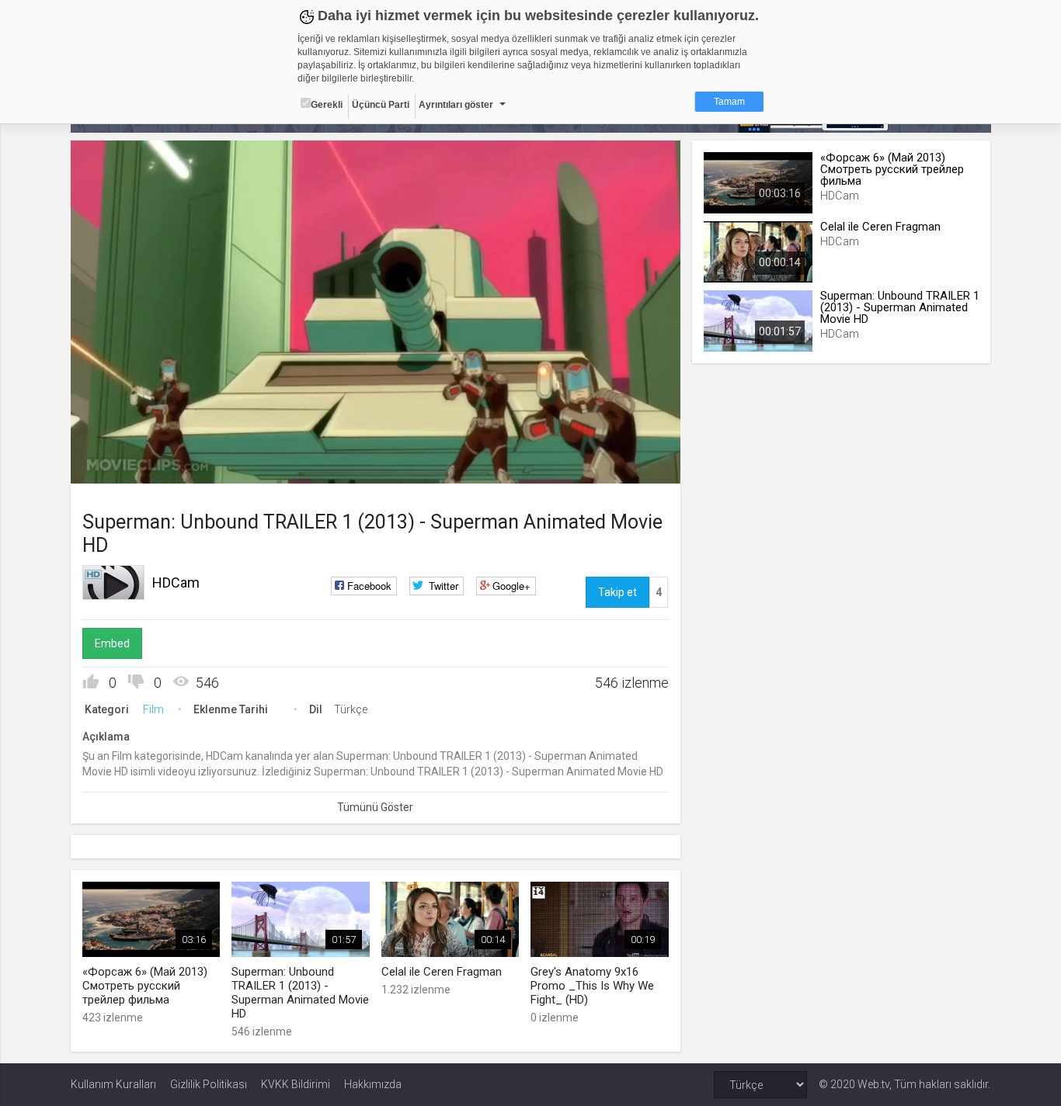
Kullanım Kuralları (113, 1084)
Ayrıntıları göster (456, 104)
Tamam (729, 101)
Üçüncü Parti (380, 104)
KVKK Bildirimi (295, 1084)
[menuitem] (590, 466)
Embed (112, 643)
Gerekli (327, 104)
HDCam (176, 582)
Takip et (617, 592)
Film (153, 709)
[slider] (375, 440)
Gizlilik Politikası (208, 1084)
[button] (121, 464)
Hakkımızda (373, 1084)
